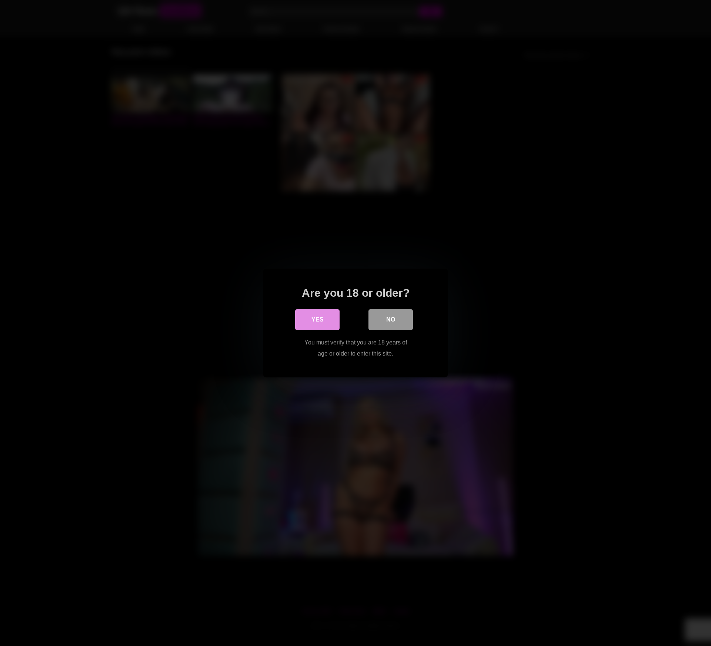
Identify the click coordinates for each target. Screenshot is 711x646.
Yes (317, 319)
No (390, 319)
